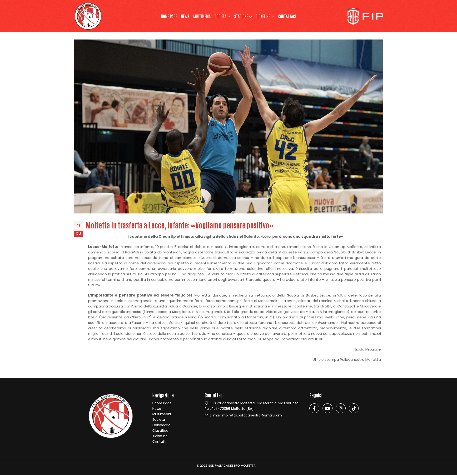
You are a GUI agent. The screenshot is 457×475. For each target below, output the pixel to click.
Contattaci (287, 16)
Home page (169, 16)
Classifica (160, 430)
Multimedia (202, 16)
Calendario (161, 425)
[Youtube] (327, 408)
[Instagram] (341, 408)
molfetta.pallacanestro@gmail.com (252, 415)
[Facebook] (314, 408)
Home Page (162, 403)
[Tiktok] (354, 408)
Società (220, 16)
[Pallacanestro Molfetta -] (88, 16)
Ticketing (160, 436)
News (185, 16)
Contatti (159, 441)
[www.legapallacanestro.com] (365, 15)
